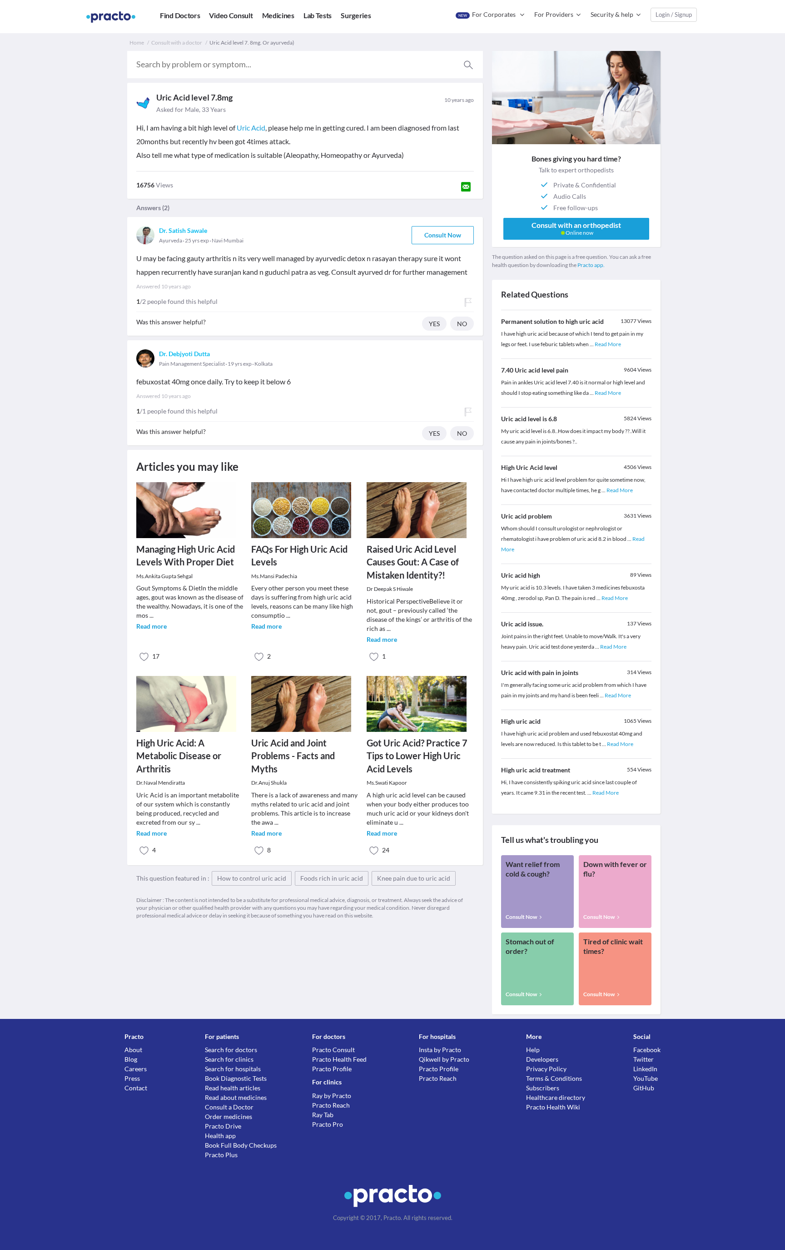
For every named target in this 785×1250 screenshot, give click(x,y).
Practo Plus (221, 1155)
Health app (220, 1135)
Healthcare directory (555, 1097)
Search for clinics (229, 1059)
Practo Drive (223, 1126)
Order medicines (228, 1116)
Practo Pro (327, 1124)
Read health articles (232, 1088)
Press (132, 1078)
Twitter (643, 1059)
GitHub (643, 1088)
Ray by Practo (331, 1095)
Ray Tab (322, 1115)
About (133, 1049)
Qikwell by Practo (444, 1059)
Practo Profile (332, 1069)
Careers (135, 1069)
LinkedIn (645, 1069)
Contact (135, 1088)
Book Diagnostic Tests (236, 1078)
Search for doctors (231, 1049)
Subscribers (542, 1088)
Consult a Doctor (229, 1107)
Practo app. (591, 265)
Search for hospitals (233, 1069)
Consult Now (442, 235)
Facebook (647, 1049)
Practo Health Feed (339, 1059)
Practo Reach (331, 1105)
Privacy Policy (546, 1069)
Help (533, 1049)
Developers (542, 1059)
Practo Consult (333, 1049)
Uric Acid (251, 127)
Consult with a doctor (176, 42)
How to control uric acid (251, 878)
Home (136, 42)
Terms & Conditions (554, 1078)
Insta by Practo (440, 1049)
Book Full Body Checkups (241, 1145)
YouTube (645, 1078)
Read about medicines (236, 1097)
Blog (130, 1059)
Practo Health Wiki (553, 1107)
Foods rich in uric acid (331, 878)
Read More (608, 344)
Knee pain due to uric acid (413, 878)
